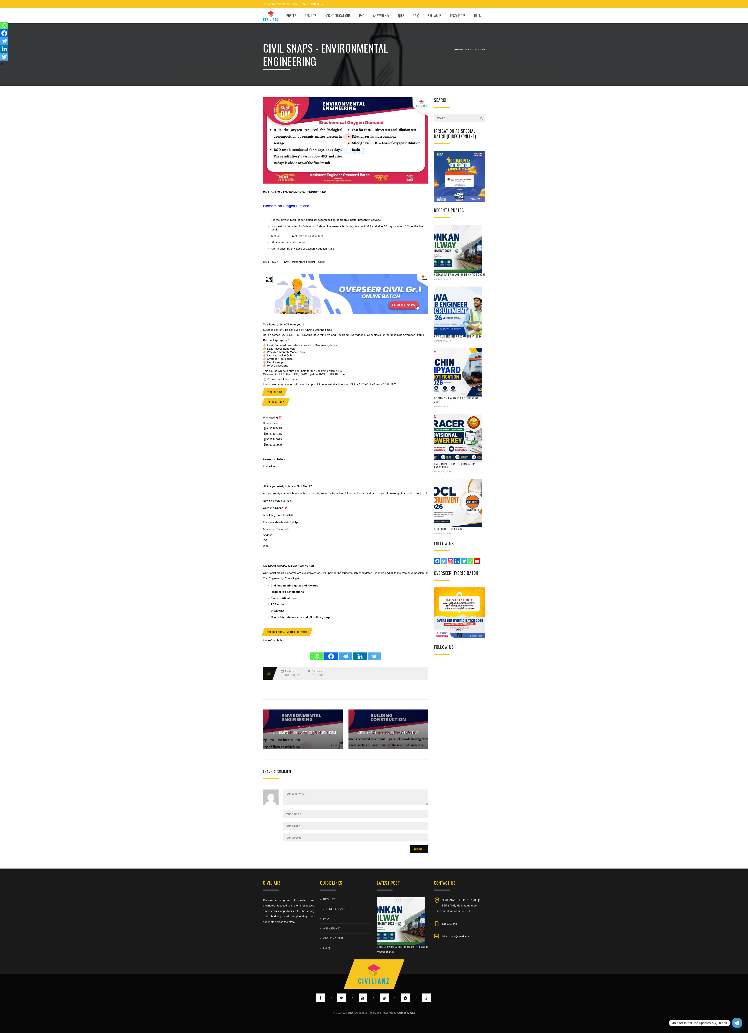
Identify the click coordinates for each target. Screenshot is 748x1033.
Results (311, 15)
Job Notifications (338, 15)
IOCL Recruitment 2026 (449, 529)
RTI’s (477, 15)
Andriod (268, 534)
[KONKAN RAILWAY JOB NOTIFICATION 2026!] (458, 249)
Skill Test (302, 486)
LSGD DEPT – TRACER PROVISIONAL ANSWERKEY (455, 465)
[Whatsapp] (317, 656)
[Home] (271, 15)
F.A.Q (416, 15)
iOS (265, 540)
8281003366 (449, 923)
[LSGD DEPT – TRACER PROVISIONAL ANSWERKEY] (458, 438)
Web (266, 545)
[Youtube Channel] (477, 561)
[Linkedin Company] (457, 561)
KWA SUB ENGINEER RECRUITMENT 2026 (458, 336)
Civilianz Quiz (333, 938)
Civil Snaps (479, 49)
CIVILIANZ (269, 565)
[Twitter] (374, 656)
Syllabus (434, 15)
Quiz (401, 15)
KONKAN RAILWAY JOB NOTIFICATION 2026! (459, 274)
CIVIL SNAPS (271, 192)
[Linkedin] (360, 656)
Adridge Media (406, 1012)
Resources (458, 15)
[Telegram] (345, 656)
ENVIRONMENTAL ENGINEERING (304, 192)
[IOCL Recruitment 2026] (458, 503)
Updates (290, 15)
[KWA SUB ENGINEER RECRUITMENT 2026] (458, 311)
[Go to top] (374, 974)
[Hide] (1, 64)
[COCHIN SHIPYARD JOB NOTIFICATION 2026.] (458, 372)
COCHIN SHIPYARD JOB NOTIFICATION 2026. (456, 400)
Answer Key (381, 15)
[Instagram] (450, 561)
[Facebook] (331, 656)
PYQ (361, 15)
